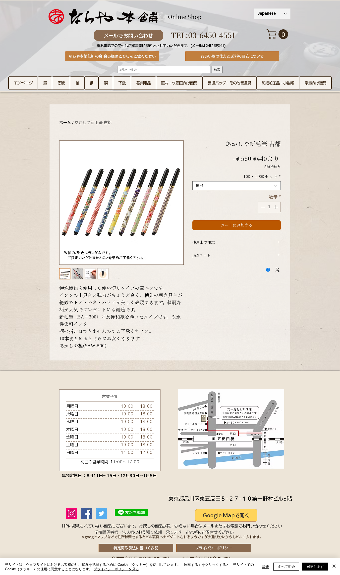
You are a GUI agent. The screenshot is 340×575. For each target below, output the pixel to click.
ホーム (65, 123)
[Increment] (276, 207)
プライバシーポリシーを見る (116, 568)
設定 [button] (265, 566)
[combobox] (236, 185)
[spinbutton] (269, 207)
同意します (315, 566)
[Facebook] (86, 513)
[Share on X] (278, 270)
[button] (278, 34)
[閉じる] (334, 566)
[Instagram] (71, 513)
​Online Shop (184, 16)
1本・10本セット (262, 176)
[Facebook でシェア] (268, 270)
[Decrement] (262, 207)
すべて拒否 (286, 566)
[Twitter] (101, 513)
